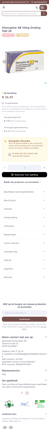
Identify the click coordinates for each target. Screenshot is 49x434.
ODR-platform (15, 421)
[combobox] (21, 13)
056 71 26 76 (17, 351)
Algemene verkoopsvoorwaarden (15, 418)
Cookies (5, 421)
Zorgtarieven (29, 386)
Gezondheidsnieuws (27, 384)
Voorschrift (17, 386)
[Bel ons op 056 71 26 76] (37, 7)
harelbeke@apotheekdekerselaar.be (24, 355)
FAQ (4, 374)
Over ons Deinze (9, 384)
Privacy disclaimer (37, 418)
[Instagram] (27, 393)
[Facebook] (22, 393)
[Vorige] (4, 62)
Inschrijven (24, 319)
